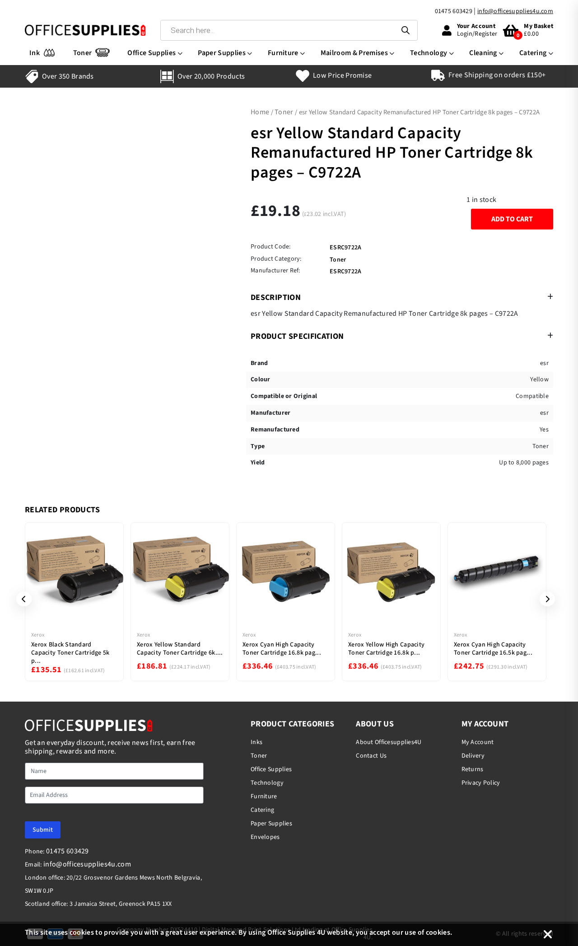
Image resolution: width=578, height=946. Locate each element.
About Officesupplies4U (388, 742)
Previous (20, 599)
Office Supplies (151, 53)
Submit (43, 829)
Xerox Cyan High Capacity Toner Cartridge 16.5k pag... (493, 648)
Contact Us (371, 755)
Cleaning (483, 53)
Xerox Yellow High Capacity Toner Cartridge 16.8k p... (386, 648)
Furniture (283, 53)
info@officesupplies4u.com (515, 11)
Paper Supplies (221, 53)
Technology (428, 53)
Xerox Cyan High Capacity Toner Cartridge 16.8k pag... (281, 648)
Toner (82, 53)
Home (260, 112)
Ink (34, 53)
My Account (477, 742)
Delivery (473, 755)
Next (544, 599)
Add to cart (512, 219)
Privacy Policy (480, 782)
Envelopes (265, 837)
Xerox (37, 635)
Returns (472, 769)
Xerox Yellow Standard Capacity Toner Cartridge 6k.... (180, 648)
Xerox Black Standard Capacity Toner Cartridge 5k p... (70, 652)
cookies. (439, 932)
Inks (256, 742)
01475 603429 (453, 11)
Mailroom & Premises (354, 53)
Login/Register (477, 33)
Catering (533, 53)
